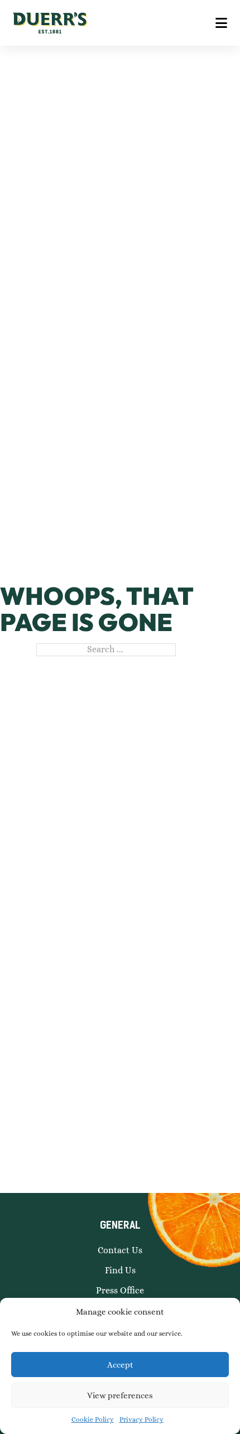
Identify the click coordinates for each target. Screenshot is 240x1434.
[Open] (221, 23)
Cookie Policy (92, 1419)
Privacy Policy (141, 1419)
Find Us (120, 1270)
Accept (120, 1365)
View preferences (120, 1395)
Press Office (120, 1290)
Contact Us (120, 1250)
